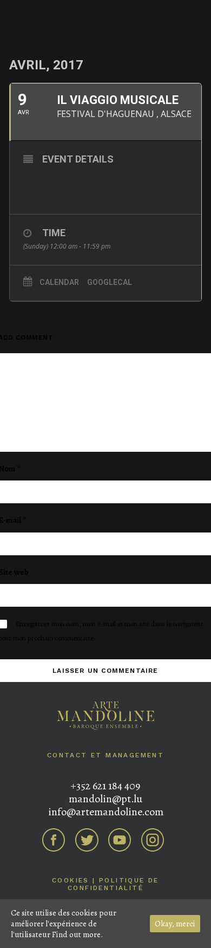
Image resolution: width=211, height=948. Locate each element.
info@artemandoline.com (105, 811)
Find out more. (77, 934)
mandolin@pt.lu (105, 798)
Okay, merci (175, 923)
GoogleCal (109, 282)
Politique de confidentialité (113, 884)
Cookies (70, 880)
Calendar (59, 282)
